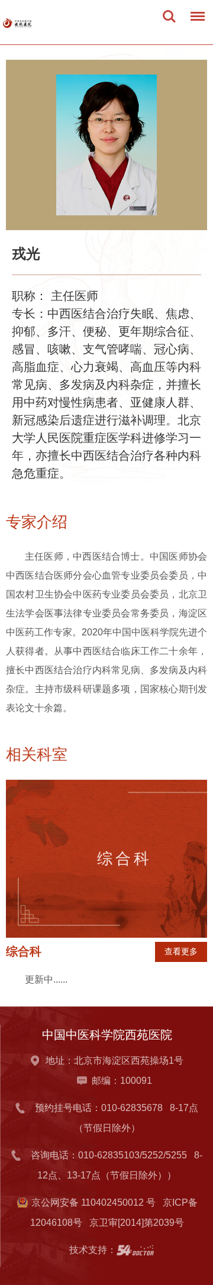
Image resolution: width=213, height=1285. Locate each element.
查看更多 (181, 951)
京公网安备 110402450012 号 (93, 1202)
